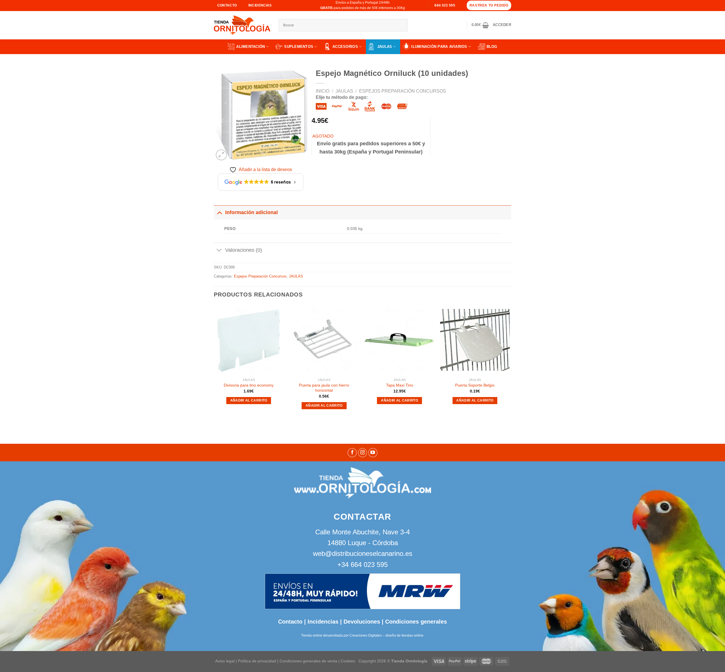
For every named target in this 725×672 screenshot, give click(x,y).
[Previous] (214, 362)
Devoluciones (362, 621)
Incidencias (322, 621)
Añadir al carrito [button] (248, 400)
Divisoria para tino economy (249, 385)
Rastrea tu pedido (489, 5)
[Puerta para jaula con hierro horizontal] (324, 340)
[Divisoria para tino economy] (249, 340)
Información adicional (251, 212)
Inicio (322, 91)
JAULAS (384, 46)
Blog (492, 46)
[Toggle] (219, 212)
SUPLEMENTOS (298, 46)
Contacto (290, 621)
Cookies (348, 661)
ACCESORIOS (345, 46)
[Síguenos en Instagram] (362, 452)
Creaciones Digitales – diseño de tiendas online (386, 635)
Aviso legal (224, 661)
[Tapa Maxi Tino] (399, 340)
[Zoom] (221, 155)
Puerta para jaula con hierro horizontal (324, 388)
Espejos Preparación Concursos (402, 91)
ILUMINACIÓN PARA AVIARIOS (439, 46)
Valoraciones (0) (243, 250)
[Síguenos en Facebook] (352, 452)
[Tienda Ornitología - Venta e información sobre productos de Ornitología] (242, 25)
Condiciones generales (416, 621)
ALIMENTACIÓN (250, 46)
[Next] (509, 362)
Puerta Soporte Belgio (474, 385)
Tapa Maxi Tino (399, 385)
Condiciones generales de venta (309, 661)
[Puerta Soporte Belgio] (475, 340)
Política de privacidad (257, 661)
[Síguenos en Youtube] (373, 452)
